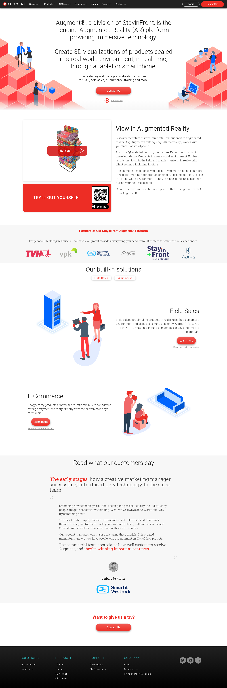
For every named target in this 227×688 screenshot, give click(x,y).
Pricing (94, 4)
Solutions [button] (33, 4)
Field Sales (101, 278)
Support (97, 658)
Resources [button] (80, 4)
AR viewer (61, 678)
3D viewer (61, 674)
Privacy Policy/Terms (137, 674)
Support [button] (106, 4)
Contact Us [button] (212, 4)
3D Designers (98, 669)
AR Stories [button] (64, 4)
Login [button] (191, 4)
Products (63, 658)
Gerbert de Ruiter (113, 578)
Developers (97, 664)
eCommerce (125, 278)
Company (132, 658)
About (128, 664)
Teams (59, 669)
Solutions (30, 658)
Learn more (186, 340)
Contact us (121, 4)
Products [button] (48, 4)
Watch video (117, 100)
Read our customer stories (186, 347)
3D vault (60, 664)
